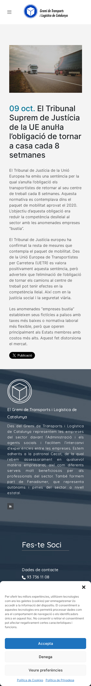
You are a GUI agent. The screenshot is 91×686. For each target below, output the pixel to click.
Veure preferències (46, 670)
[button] (83, 587)
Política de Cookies (30, 680)
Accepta (45, 643)
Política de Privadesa (60, 680)
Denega (45, 657)
